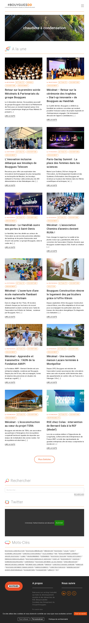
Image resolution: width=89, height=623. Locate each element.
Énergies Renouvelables (14, 559)
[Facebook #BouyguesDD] (69, 593)
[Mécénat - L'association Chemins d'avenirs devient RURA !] (65, 204)
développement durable (68, 553)
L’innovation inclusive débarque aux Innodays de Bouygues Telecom (20, 163)
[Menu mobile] (82, 5)
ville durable (47, 553)
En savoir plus (37, 609)
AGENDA (30, 82)
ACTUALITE (20, 82)
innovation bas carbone (14, 564)
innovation (48, 551)
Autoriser (59, 523)
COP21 (72, 551)
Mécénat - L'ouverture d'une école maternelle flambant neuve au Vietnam (22, 294)
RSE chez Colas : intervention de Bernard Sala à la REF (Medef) (64, 425)
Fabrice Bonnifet (42, 567)
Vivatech (75, 559)
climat (23, 556)
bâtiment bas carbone (35, 564)
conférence (29, 562)
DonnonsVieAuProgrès (14, 562)
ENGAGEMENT (23, 85)
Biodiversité (66, 559)
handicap (79, 564)
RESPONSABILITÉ (54, 418)
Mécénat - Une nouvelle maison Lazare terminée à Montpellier (62, 360)
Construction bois (57, 567)
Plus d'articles (44, 459)
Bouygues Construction (14, 551)
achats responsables (13, 570)
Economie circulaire (13, 553)
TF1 (57, 570)
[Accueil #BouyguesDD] (20, 5)
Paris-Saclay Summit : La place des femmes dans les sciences (63, 163)
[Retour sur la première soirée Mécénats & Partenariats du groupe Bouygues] (23, 68)
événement (45, 556)
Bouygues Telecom (58, 556)
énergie (48, 564)
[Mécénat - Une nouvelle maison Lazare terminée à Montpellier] (65, 335)
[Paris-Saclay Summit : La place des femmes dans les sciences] (65, 138)
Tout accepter (80, 614)
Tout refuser (23, 619)
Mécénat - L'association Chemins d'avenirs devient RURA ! (62, 228)
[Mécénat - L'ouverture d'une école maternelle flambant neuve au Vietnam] (23, 269)
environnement (33, 556)
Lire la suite (10, 116)
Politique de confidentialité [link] (58, 619)
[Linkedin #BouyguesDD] (64, 593)
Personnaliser (37, 619)
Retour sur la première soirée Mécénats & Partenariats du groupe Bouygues (22, 93)
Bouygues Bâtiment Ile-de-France (48, 562)
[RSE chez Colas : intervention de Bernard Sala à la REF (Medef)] (65, 401)
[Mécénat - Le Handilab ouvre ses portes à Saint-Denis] (23, 204)
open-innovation (70, 562)
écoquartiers (29, 570)
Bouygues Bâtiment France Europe (20, 567)
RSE (56, 553)
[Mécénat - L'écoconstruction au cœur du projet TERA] (23, 401)
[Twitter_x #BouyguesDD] (74, 593)
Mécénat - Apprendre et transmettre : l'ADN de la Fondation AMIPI (20, 360)
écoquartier (41, 570)
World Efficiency (74, 556)
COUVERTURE (10, 85)
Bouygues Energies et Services (38, 559)
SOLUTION (51, 286)
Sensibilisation (73, 567)
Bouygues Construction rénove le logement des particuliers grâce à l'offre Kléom (65, 294)
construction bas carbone (63, 564)
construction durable (32, 553)
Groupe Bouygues (12, 556)
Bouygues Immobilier (34, 551)
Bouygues (58, 551)
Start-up (56, 559)
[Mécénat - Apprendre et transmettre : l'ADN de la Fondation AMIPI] (23, 335)
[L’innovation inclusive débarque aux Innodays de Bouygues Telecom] (23, 138)
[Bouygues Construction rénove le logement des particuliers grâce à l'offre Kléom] (65, 269)
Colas (66, 551)
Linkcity (51, 570)
